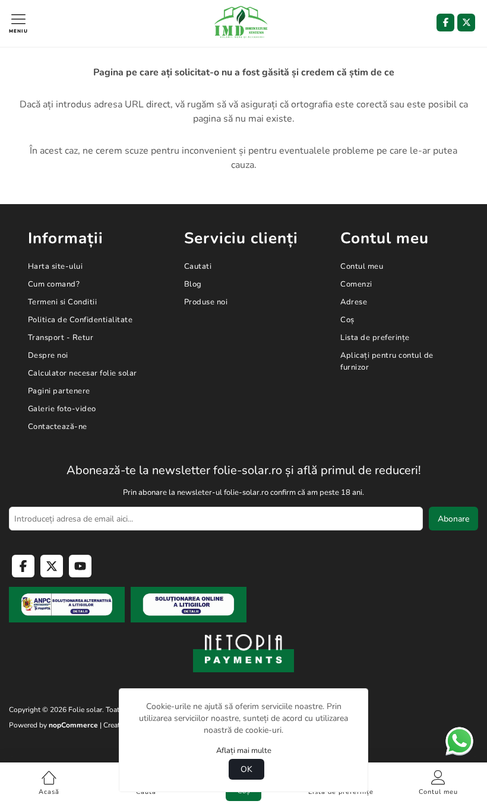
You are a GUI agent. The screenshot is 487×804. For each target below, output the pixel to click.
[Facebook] (445, 22)
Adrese (353, 302)
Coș (347, 319)
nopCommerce (73, 725)
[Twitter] (466, 22)
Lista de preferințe (375, 337)
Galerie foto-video (62, 408)
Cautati (198, 266)
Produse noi (206, 302)
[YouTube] (80, 566)
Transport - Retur (61, 337)
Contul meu (361, 266)
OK (246, 769)
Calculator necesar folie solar (82, 373)
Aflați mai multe (243, 750)
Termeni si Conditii (62, 302)
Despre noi (48, 355)
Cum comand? (54, 284)
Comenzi (356, 284)
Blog (193, 284)
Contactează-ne (57, 426)
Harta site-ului (55, 266)
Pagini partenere (59, 391)
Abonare (453, 519)
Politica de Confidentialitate (80, 319)
